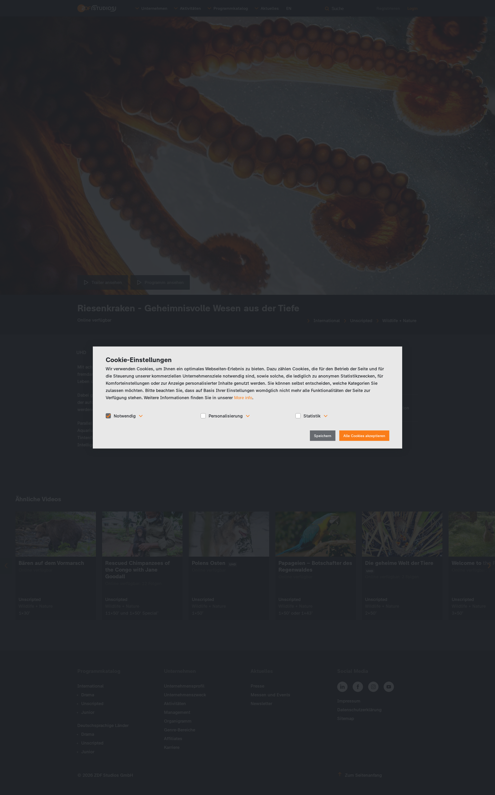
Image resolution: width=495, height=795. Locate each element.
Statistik (311, 415)
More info (243, 397)
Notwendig (125, 415)
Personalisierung (226, 415)
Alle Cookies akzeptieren (364, 436)
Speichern (322, 436)
